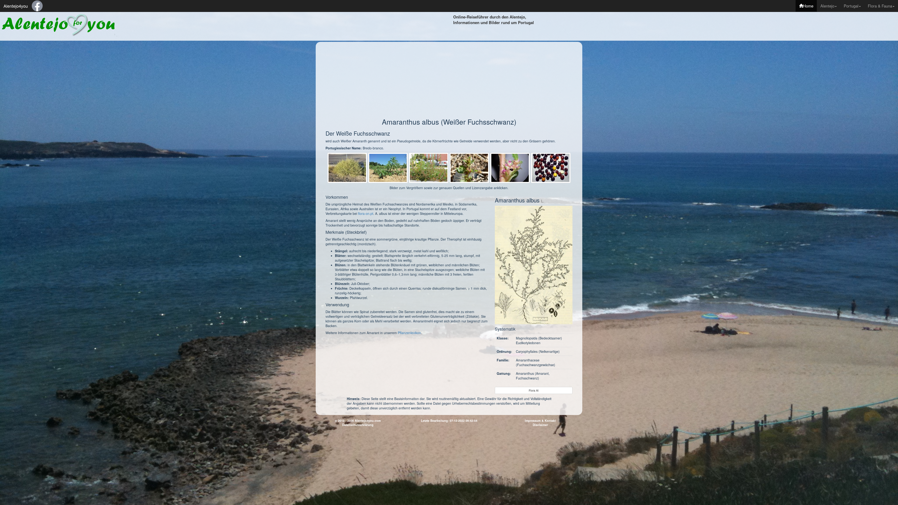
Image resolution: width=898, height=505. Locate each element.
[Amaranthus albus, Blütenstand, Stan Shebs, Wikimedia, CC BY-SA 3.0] (469, 168)
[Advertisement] (449, 80)
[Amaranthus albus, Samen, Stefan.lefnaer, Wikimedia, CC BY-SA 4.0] (551, 168)
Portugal (851, 6)
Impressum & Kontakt (540, 420)
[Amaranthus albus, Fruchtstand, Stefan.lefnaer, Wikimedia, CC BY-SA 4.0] (510, 168)
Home (808, 6)
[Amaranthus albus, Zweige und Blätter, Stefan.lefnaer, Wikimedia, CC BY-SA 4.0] (388, 168)
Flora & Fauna (880, 6)
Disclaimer (540, 425)
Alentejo (827, 6)
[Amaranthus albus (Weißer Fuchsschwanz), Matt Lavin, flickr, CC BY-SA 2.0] (429, 168)
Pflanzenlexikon (409, 332)
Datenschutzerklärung (357, 425)
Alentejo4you (16, 6)
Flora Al (534, 390)
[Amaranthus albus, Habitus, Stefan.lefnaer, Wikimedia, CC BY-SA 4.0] (347, 168)
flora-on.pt (365, 213)
